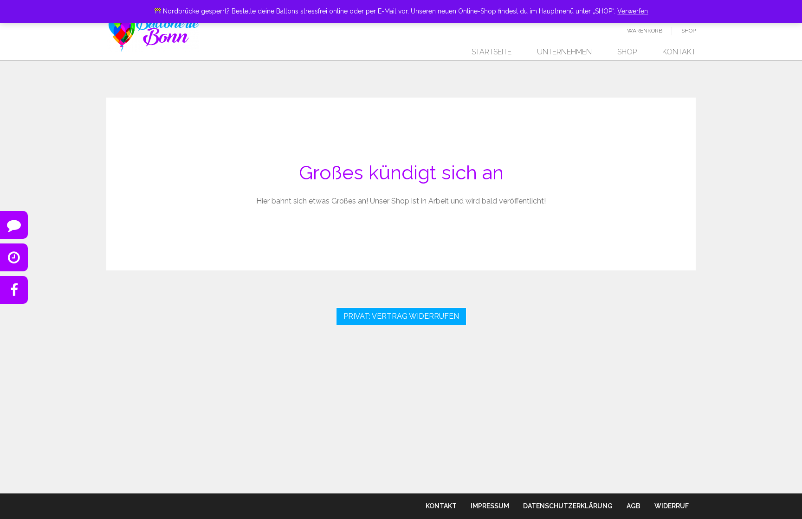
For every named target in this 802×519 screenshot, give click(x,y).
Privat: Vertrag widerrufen (401, 316)
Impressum (490, 506)
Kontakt (679, 51)
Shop (688, 30)
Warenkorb (644, 30)
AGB (633, 506)
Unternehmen (564, 51)
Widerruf (671, 506)
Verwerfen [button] (632, 11)
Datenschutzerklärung (568, 506)
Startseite (491, 51)
